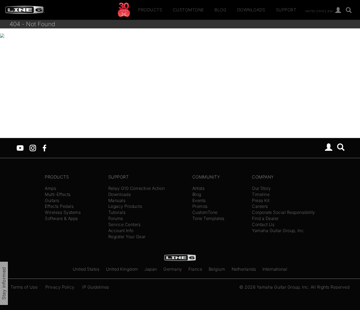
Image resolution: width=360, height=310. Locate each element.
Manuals (117, 200)
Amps (50, 188)
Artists (198, 188)
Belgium (217, 269)
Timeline (261, 194)
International (275, 269)
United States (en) (319, 10)
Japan (150, 269)
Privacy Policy (60, 287)
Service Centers (124, 224)
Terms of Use (24, 287)
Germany (172, 269)
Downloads (251, 9)
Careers (260, 206)
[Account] (338, 10)
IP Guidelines (95, 287)
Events (199, 200)
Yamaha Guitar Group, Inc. (278, 230)
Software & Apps (61, 218)
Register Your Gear (127, 236)
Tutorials (117, 212)
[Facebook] (44, 147)
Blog (220, 9)
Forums (115, 218)
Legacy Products (125, 206)
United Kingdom (122, 269)
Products (150, 9)
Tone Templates (208, 218)
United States (86, 269)
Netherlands (244, 269)
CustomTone (188, 9)
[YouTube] (20, 147)
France (195, 269)
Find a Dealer (265, 218)
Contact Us (263, 224)
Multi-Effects (58, 194)
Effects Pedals (59, 206)
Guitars (52, 200)
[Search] (349, 10)
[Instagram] (33, 147)
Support (286, 9)
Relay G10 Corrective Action (136, 188)
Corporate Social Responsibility (283, 212)
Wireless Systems (63, 212)
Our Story (261, 188)
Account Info (121, 230)
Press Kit (261, 200)
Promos (200, 206)
